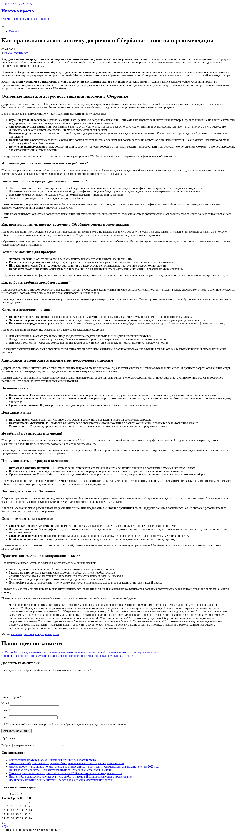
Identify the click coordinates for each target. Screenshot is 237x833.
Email (6, 710)
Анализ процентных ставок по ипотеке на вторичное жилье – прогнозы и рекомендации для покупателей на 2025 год (84, 766)
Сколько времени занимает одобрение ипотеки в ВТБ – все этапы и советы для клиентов (65, 773)
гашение (16, 634)
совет (48, 634)
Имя (5, 703)
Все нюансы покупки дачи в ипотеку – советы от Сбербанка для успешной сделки (61, 779)
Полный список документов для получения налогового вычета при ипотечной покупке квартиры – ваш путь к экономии (80, 652)
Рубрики (6, 745)
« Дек (5, 826)
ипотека (29, 634)
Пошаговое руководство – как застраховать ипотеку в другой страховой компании (61, 769)
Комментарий (11, 697)
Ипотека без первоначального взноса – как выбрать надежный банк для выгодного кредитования (70, 776)
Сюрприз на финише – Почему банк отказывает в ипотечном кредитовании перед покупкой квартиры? (69, 655)
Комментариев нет (16, 52)
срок (56, 634)
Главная (14, 31)
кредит (39, 634)
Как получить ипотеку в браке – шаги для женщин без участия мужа (52, 759)
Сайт (4, 717)
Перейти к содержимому (17, 3)
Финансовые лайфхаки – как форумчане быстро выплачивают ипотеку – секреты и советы (66, 763)
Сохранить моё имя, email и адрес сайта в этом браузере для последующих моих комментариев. (66, 724)
